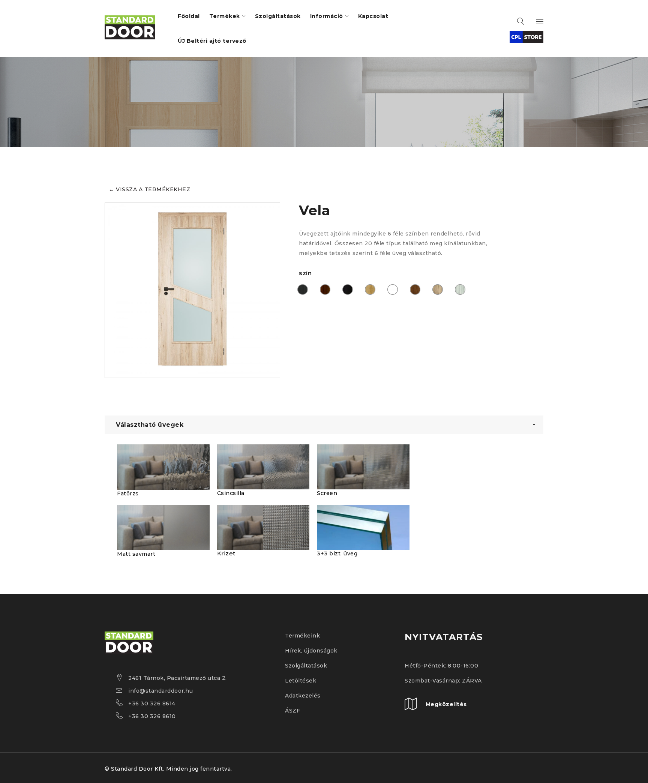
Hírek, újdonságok (311, 650)
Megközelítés (446, 704)
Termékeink (302, 635)
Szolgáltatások (306, 665)
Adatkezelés (303, 695)
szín (305, 273)
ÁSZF (292, 710)
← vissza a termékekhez (149, 189)
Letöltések (300, 680)
